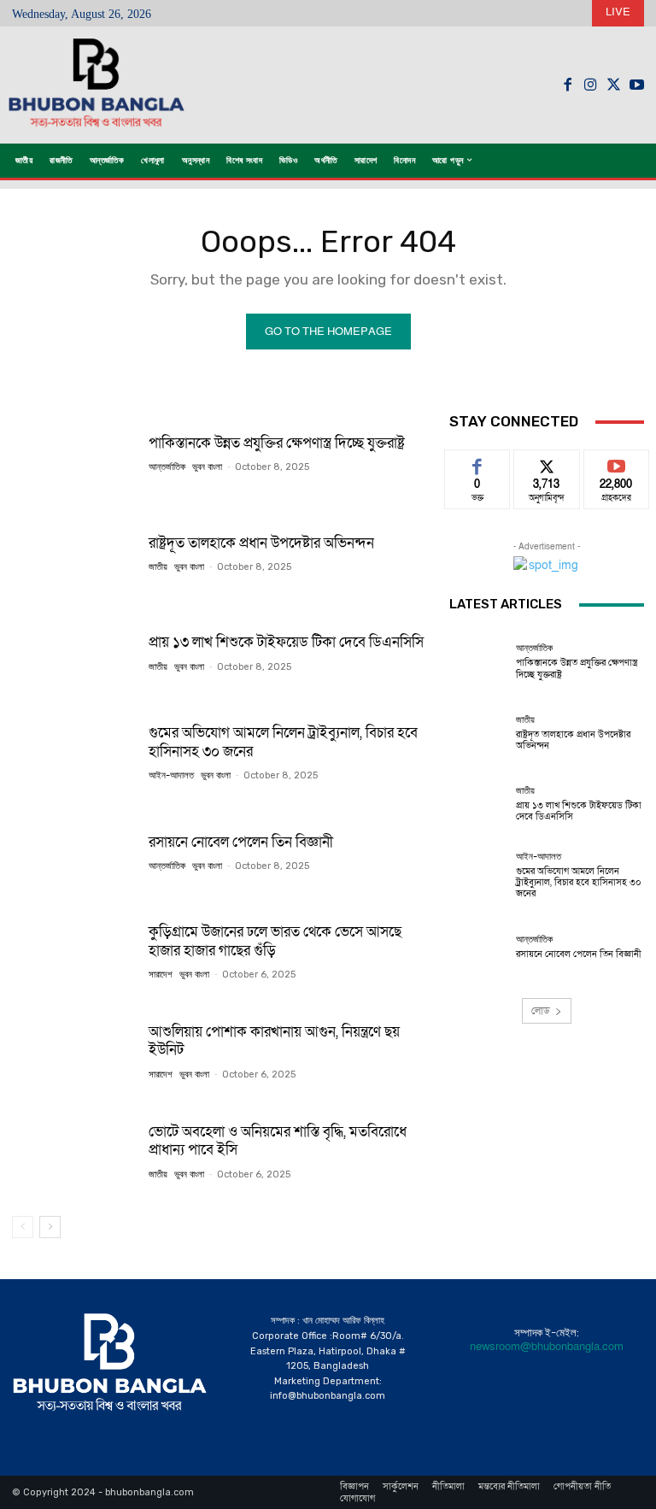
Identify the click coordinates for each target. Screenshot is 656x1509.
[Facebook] (567, 85)
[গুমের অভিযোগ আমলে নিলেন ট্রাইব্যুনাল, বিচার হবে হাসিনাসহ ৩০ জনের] (74, 752)
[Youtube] (637, 85)
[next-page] (50, 1227)
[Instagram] (590, 85)
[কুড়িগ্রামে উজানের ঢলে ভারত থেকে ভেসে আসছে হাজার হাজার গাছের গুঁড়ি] (74, 951)
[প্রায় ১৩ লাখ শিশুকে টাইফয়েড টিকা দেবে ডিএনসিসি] (74, 652)
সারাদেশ (161, 974)
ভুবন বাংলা (207, 467)
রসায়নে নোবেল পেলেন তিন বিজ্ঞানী (241, 842)
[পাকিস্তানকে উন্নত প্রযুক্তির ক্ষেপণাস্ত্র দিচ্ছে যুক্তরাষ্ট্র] (74, 452)
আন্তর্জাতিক (167, 467)
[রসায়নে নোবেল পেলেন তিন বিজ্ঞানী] (74, 851)
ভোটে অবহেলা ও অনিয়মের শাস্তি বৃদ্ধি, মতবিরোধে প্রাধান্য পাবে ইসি (278, 1141)
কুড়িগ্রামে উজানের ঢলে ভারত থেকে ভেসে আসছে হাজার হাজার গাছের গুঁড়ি (275, 941)
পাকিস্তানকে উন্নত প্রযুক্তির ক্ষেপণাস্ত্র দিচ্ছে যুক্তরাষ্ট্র (277, 443)
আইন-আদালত (171, 775)
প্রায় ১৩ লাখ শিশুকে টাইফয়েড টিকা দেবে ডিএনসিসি (286, 642)
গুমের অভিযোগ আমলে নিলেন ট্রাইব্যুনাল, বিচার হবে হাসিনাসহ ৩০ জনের (283, 741)
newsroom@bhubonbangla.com (547, 1346)
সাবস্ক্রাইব (617, 462)
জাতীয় (158, 567)
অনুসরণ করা (546, 462)
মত (477, 462)
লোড (540, 1011)
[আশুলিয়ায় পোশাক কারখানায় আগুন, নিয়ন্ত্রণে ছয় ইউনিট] (74, 1051)
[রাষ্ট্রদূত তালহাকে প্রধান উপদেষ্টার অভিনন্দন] (74, 552)
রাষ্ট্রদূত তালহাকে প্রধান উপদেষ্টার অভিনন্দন (261, 543)
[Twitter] (613, 85)
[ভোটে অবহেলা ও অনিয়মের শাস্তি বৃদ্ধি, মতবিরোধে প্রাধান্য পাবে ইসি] (74, 1151)
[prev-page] (22, 1227)
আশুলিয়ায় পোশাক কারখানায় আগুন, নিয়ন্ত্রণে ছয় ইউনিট (274, 1041)
